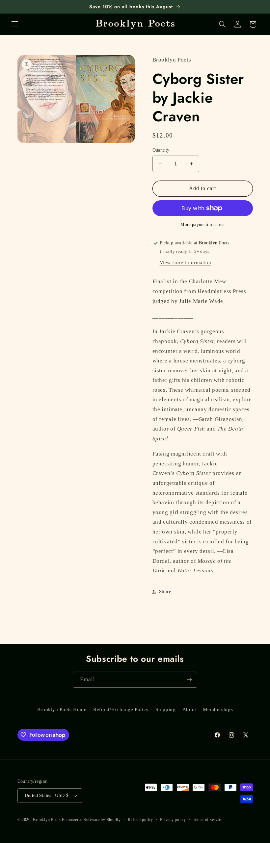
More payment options (202, 224)
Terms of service (208, 820)
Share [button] (165, 591)
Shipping (165, 709)
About (189, 709)
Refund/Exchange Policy (121, 709)
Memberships (218, 709)
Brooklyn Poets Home (62, 709)
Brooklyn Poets (47, 820)
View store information (185, 262)
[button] (14, 24)
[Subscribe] (189, 680)
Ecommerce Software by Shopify (91, 820)
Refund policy (140, 820)
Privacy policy (173, 820)
